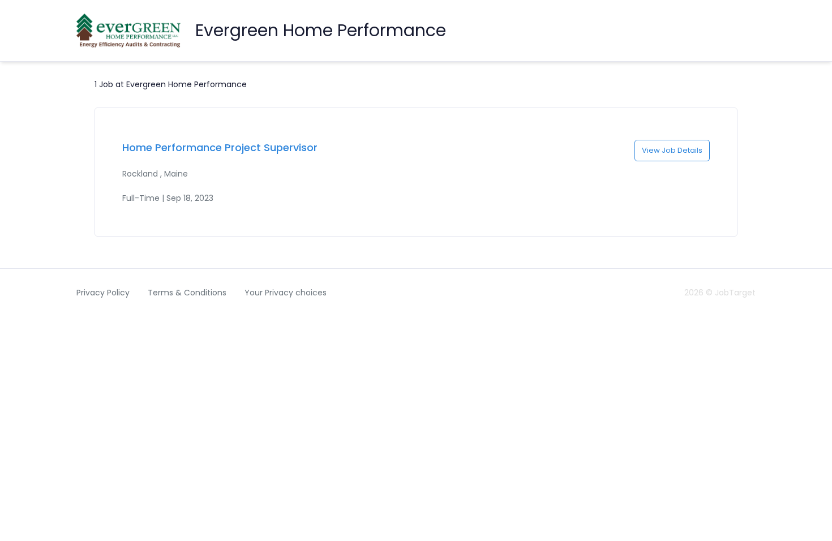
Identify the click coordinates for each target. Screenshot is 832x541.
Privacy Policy (103, 292)
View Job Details (672, 150)
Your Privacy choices (286, 292)
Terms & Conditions (187, 292)
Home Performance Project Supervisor (220, 147)
